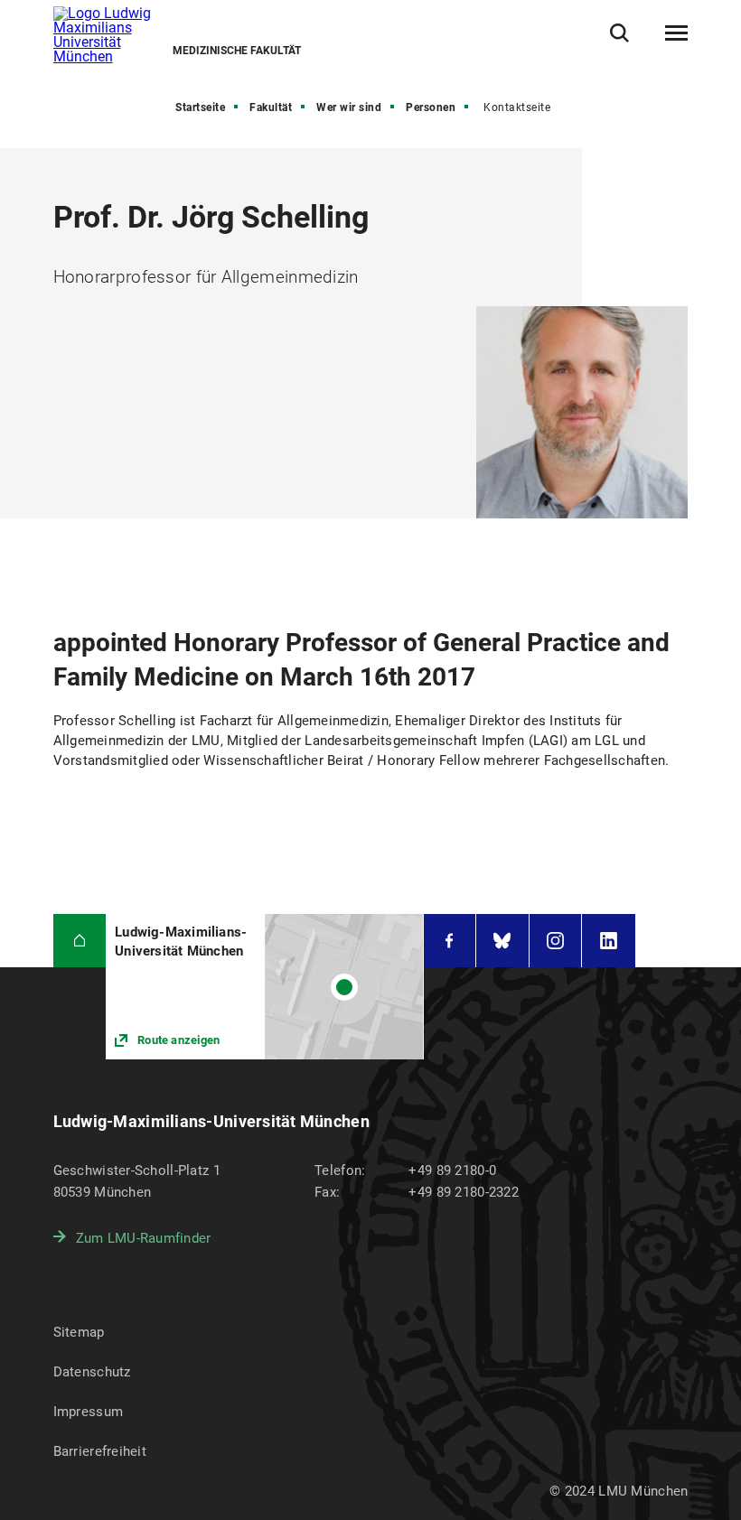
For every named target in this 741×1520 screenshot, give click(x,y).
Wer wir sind (348, 107)
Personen (430, 107)
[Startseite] (80, 940)
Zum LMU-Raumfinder (143, 1238)
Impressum (88, 1411)
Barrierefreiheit (99, 1451)
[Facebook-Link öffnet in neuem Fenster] (450, 940)
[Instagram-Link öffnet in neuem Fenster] (556, 940)
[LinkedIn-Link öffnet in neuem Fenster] (608, 940)
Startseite (200, 107)
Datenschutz (92, 1372)
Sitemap (79, 1332)
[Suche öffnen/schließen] (619, 32)
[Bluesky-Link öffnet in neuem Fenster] (502, 940)
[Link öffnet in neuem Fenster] (264, 986)
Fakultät (270, 107)
